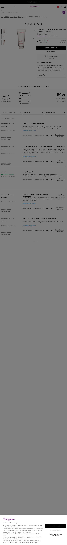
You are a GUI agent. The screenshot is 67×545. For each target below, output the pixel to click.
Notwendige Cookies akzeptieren (55, 534)
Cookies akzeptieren (55, 526)
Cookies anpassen (55, 530)
